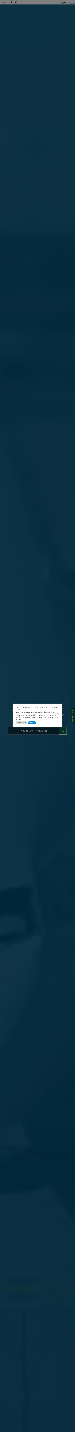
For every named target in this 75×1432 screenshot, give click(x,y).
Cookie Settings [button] (21, 723)
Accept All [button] (32, 723)
